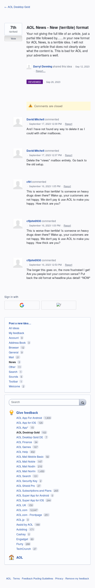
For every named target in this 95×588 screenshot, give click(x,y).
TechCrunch (24, 549)
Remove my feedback (77, 578)
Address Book (17, 342)
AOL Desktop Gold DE (30, 437)
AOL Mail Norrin (26, 471)
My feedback (16, 333)
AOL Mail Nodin (26, 466)
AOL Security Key (27, 481)
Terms (16, 578)
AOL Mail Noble (26, 461)
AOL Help (22, 452)
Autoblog (22, 529)
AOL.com (22, 510)
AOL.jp (20, 519)
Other (12, 367)
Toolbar (13, 381)
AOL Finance (24, 442)
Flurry (20, 544)
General (14, 352)
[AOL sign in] (58, 305)
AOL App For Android (29, 418)
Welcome (14, 386)
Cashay (21, 534)
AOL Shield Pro (26, 485)
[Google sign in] (22, 305)
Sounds (13, 376)
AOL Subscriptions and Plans (34, 490)
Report (68, 123)
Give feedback (27, 412)
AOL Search (24, 476)
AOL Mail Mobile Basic (30, 456)
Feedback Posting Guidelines (37, 578)
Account (14, 338)
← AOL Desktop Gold (17, 7)
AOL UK (21, 505)
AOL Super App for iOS (30, 500)
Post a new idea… (20, 323)
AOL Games (24, 447)
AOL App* (22, 427)
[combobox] (45, 402)
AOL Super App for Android (33, 495)
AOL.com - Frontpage (29, 515)
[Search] (82, 402)
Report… (41, 71)
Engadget (22, 539)
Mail (11, 357)
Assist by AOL (25, 524)
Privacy (59, 578)
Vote (13, 38)
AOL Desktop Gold (28, 432)
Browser (14, 347)
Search (13, 371)
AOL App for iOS (26, 422)
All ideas (14, 328)
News (12, 362)
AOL (19, 557)
